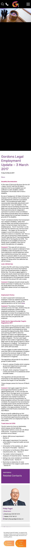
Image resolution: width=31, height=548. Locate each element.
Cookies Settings (9, 543)
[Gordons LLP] (15, 4)
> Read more (7, 511)
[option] (15, 503)
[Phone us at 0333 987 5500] (7, 4)
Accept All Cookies (21, 543)
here (23, 303)
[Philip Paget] (15, 495)
